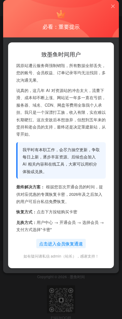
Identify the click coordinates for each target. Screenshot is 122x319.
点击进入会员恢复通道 (61, 243)
